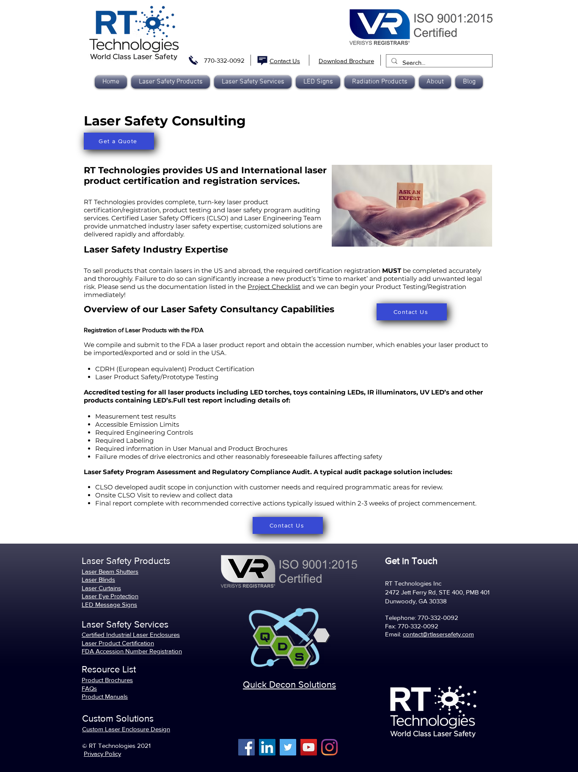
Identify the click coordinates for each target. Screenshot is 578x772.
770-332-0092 (224, 60)
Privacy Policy (102, 753)
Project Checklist (274, 287)
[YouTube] (308, 747)
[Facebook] (246, 747)
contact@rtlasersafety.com (438, 634)
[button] (379, 82)
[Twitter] (288, 747)
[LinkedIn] (267, 747)
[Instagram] (329, 747)
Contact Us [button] (285, 60)
